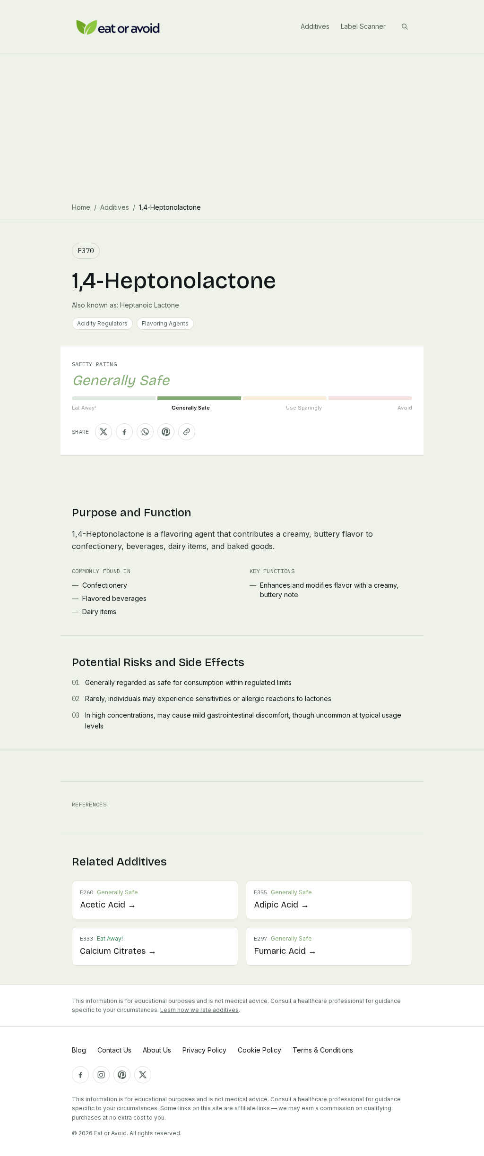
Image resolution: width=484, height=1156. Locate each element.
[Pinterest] (121, 1074)
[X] (142, 1074)
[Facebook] (80, 1074)
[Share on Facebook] (124, 431)
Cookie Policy (259, 1050)
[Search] (404, 26)
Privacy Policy (204, 1050)
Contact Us (114, 1050)
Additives (315, 26)
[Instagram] (101, 1074)
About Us (157, 1050)
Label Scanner (363, 26)
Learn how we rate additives (199, 1009)
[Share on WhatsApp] (145, 431)
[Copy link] (186, 431)
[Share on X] (103, 431)
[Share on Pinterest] (165, 431)
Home (81, 207)
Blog (79, 1050)
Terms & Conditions (323, 1050)
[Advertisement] (242, 124)
